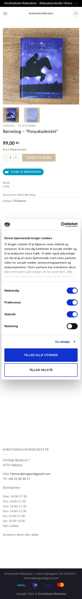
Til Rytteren (27, 126)
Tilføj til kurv (38, 157)
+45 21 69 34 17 (19, 478)
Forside (8, 126)
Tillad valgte (41, 370)
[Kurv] (76, 14)
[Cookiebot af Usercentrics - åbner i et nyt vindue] (61, 224)
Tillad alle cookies (41, 355)
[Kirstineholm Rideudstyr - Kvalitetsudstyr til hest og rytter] (41, 13)
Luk (75, 3)
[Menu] (5, 13)
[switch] (72, 302)
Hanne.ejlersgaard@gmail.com (30, 473)
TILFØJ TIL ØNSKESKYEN (25, 172)
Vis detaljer (62, 341)
